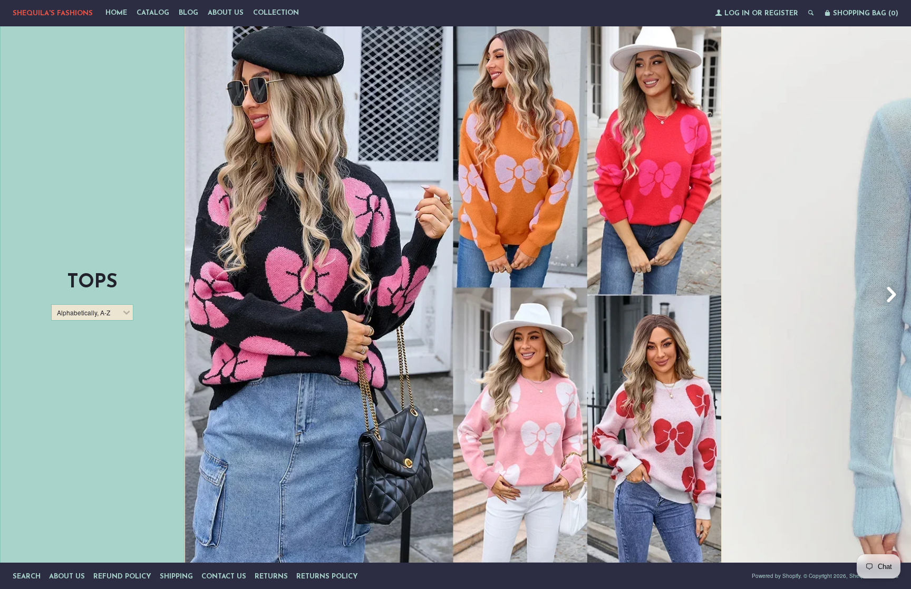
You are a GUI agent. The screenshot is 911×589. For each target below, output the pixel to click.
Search (27, 576)
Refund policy (122, 576)
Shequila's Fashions (53, 13)
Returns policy (327, 576)
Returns (271, 576)
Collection (276, 12)
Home (116, 12)
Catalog (153, 12)
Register (781, 13)
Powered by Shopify (776, 576)
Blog (188, 12)
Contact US (223, 576)
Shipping (176, 576)
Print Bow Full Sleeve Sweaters (453, 510)
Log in (737, 13)
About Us (226, 12)
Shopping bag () (864, 13)
